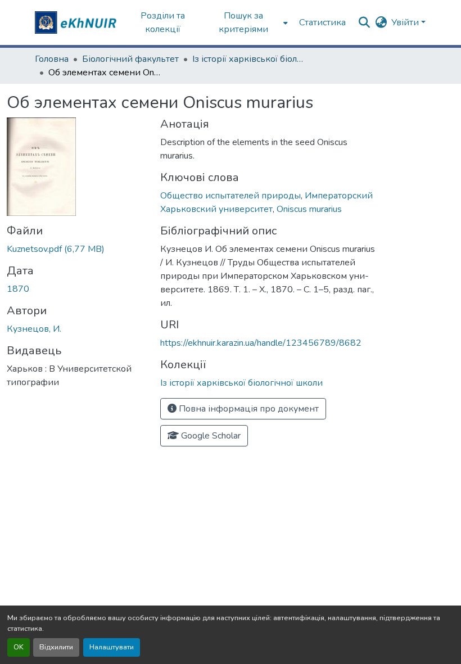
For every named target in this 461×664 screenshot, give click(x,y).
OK (18, 647)
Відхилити (56, 647)
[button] (77, 22)
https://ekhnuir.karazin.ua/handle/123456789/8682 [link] (260, 343)
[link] (77, 249)
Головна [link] (52, 59)
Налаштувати (111, 647)
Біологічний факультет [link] (130, 59)
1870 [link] (18, 289)
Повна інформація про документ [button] (248, 409)
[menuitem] (247, 22)
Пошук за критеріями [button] (243, 22)
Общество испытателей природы (230, 195)
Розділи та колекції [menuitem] (163, 22)
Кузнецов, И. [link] (34, 329)
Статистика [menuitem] (322, 22)
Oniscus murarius (309, 209)
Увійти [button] (406, 22)
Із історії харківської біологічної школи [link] (248, 59)
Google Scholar (210, 436)
